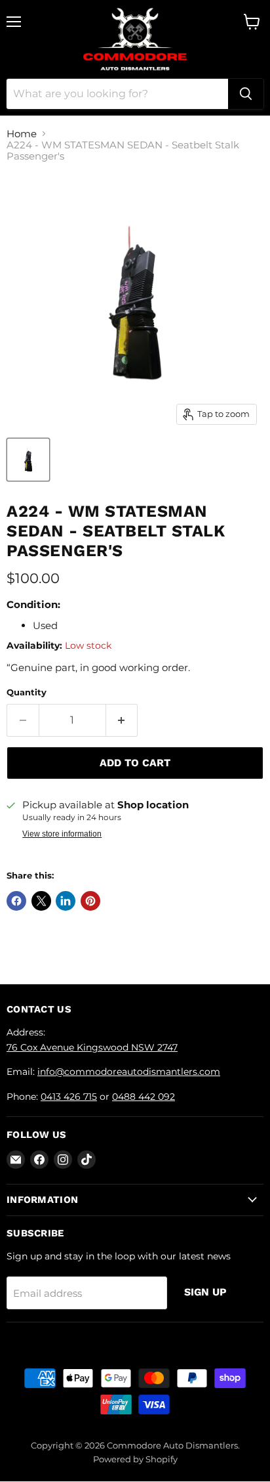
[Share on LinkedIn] (65, 901)
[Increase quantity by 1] (122, 720)
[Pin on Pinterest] (90, 901)
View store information (62, 834)
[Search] (245, 94)
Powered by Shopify (135, 1459)
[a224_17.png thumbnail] (28, 460)
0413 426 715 (69, 1096)
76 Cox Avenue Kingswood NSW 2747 (92, 1047)
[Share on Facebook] (16, 901)
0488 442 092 (143, 1096)
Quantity (27, 692)
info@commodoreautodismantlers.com (128, 1072)
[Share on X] (41, 901)
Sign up (205, 1292)
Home (22, 133)
